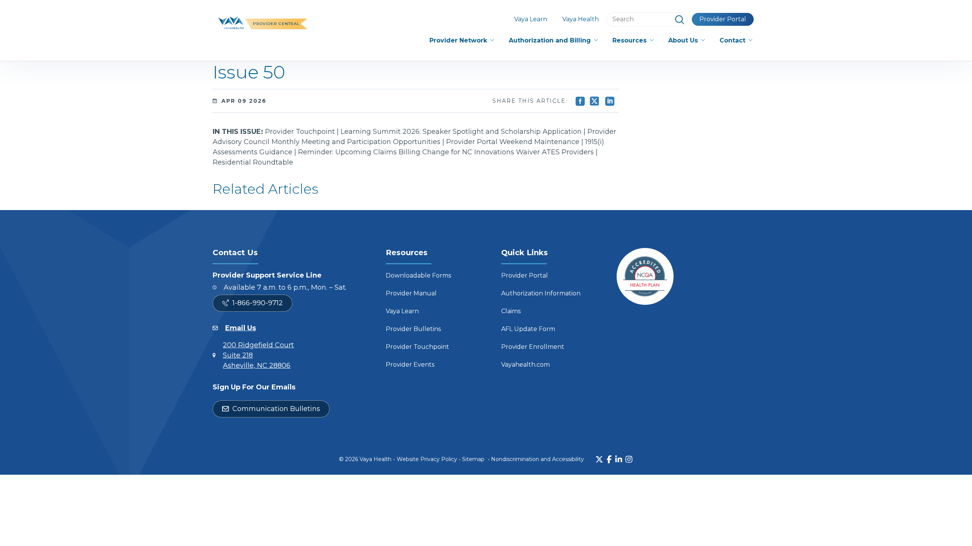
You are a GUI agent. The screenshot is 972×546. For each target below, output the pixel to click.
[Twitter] (599, 459)
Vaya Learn (530, 19)
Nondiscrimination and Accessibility (537, 459)
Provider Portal (722, 19)
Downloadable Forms (418, 275)
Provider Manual (411, 293)
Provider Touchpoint (417, 346)
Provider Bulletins (413, 329)
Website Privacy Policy (427, 459)
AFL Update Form (528, 329)
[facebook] (609, 459)
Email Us (240, 328)
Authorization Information (541, 293)
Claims (511, 311)
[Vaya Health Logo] (230, 22)
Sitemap (473, 459)
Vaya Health (580, 19)
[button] (461, 40)
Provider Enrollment (532, 346)
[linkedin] (619, 459)
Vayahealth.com (525, 364)
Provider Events (410, 364)
